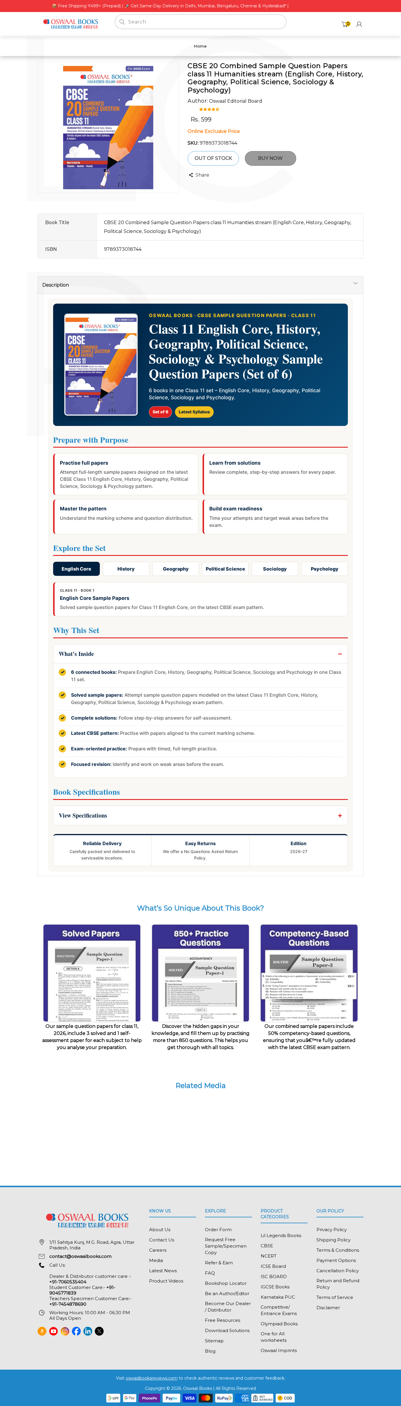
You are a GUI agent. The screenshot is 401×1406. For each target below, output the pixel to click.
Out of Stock (213, 158)
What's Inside (76, 653)
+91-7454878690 (67, 1304)
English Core (76, 569)
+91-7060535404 (67, 1282)
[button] (210, 109)
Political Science (225, 569)
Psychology (324, 569)
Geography (176, 569)
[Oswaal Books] (72, 23)
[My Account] (359, 24)
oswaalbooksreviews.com (152, 1378)
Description (55, 285)
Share (202, 175)
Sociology (275, 569)
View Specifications (83, 815)
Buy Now (270, 158)
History (126, 569)
